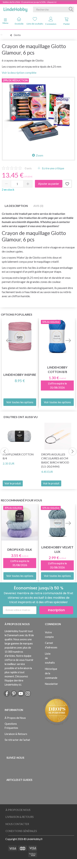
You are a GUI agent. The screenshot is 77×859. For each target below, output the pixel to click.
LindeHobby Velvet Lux (57, 549)
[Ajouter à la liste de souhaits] (67, 184)
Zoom (39, 155)
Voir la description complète (19, 72)
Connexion (50, 24)
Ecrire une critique (52, 168)
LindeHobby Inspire (19, 375)
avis (28, 168)
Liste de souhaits (35, 23)
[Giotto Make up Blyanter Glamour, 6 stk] (38, 113)
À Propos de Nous (15, 717)
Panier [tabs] (66, 24)
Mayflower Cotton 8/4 (18, 456)
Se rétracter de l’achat (17, 739)
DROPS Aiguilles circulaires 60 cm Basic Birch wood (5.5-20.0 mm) (55, 460)
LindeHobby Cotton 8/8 (57, 369)
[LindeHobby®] (15, 9)
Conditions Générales (21, 831)
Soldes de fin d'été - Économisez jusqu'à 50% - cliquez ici (29, 2)
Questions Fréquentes (11, 725)
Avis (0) (38, 205)
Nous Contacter (17, 824)
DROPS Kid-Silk (19, 549)
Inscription (56, 610)
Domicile (19, 23)
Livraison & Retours (16, 733)
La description (16, 205)
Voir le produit (12, 483)
